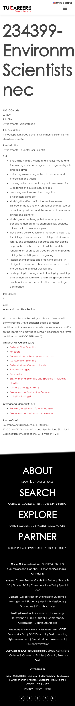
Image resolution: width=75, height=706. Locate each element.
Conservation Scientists (23, 360)
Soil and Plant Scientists (23, 347)
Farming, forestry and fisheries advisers (31, 408)
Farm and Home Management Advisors (32, 356)
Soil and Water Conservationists (28, 365)
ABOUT (25, 481)
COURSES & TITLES (32, 503)
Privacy (28, 688)
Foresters (15, 351)
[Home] (17, 8)
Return (38, 688)
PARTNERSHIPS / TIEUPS (41, 547)
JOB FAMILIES (39, 525)
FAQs (50, 481)
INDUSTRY (60, 547)
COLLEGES (14, 503)
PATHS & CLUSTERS (19, 525)
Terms (47, 688)
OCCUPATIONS (56, 525)
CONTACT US (38, 481)
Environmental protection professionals (32, 413)
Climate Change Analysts (24, 387)
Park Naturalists (18, 374)
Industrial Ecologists (21, 396)
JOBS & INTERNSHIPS (54, 503)
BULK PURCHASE (17, 547)
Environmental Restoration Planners (30, 392)
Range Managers (20, 369)
